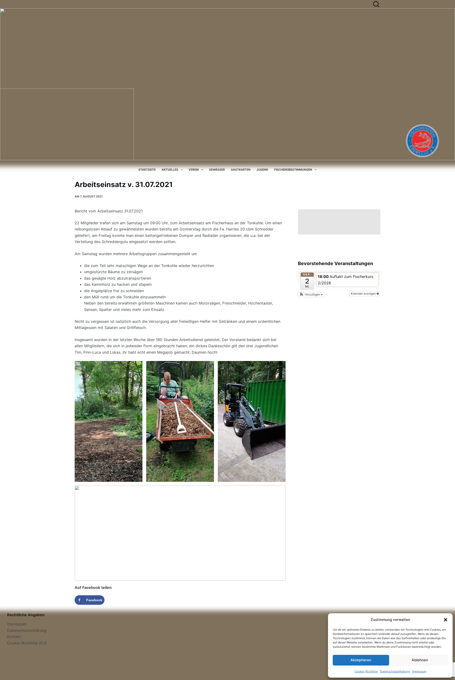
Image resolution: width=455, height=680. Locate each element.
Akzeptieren (360, 660)
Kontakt (14, 636)
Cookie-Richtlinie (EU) (27, 643)
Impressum (419, 671)
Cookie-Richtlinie (366, 671)
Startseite (147, 169)
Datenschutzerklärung (395, 671)
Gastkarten (240, 169)
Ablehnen (420, 660)
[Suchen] (376, 4)
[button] (445, 619)
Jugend (262, 169)
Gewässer (217, 169)
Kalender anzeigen (364, 293)
